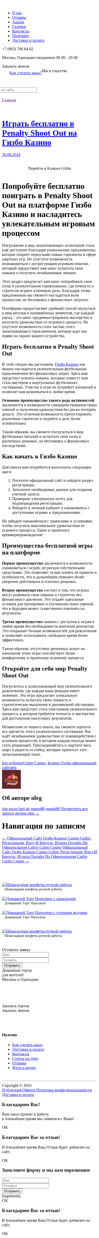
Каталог (9, 4)
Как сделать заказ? (26, 73)
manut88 (38, 809)
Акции (18, 22)
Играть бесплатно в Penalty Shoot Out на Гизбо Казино (39, 133)
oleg (13, 767)
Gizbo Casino (34, 763)
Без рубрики (12, 763)
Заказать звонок (15, 66)
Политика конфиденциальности (64, 1090)
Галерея (19, 26)
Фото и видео (24, 1067)
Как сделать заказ (27, 1045)
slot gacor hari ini (16, 809)
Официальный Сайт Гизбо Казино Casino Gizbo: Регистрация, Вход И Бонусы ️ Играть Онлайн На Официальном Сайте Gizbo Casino (46, 842)
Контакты (20, 31)
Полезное (20, 36)
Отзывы (19, 17)
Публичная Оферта (18, 1090)
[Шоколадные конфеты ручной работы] (37, 885)
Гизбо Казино (66, 364)
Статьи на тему (25, 1058)
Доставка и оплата (28, 40)
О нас (17, 13)
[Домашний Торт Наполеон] (39, 898)
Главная (9, 100)
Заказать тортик (15, 1006)
